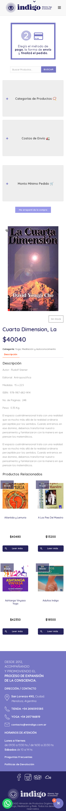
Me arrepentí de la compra (33, 209)
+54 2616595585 (32, 708)
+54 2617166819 (30, 716)
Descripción (10, 354)
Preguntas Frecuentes (18, 757)
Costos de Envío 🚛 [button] (36, 138)
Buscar (48, 69)
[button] (7, 803)
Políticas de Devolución (19, 764)
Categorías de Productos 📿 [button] (35, 99)
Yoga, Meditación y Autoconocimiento (35, 349)
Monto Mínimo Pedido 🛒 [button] (36, 184)
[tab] (11, 354)
